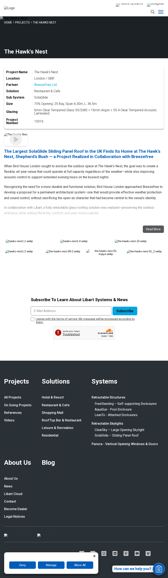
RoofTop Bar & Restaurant (61, 420)
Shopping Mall (52, 412)
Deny (22, 565)
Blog (48, 462)
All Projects (12, 397)
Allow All (80, 565)
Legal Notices (14, 516)
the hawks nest (44, 22)
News (8, 486)
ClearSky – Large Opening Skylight (119, 430)
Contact (10, 501)
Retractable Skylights (107, 423)
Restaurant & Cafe (55, 405)
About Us (17, 462)
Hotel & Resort (53, 397)
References (13, 412)
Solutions (56, 381)
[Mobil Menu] (161, 12)
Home (8, 22)
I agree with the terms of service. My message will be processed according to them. (85, 320)
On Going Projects (18, 405)
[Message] (159, 569)
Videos (9, 420)
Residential (50, 435)
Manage (51, 565)
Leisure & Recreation (57, 428)
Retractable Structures (108, 397)
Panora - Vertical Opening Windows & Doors (125, 444)
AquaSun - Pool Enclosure (113, 409)
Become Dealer (15, 509)
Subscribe (124, 311)
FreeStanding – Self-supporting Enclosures (126, 403)
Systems (104, 381)
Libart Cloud (13, 494)
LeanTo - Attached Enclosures (116, 415)
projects (22, 22)
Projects (16, 381)
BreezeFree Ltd (45, 84)
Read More (153, 229)
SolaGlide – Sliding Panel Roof (117, 435)
